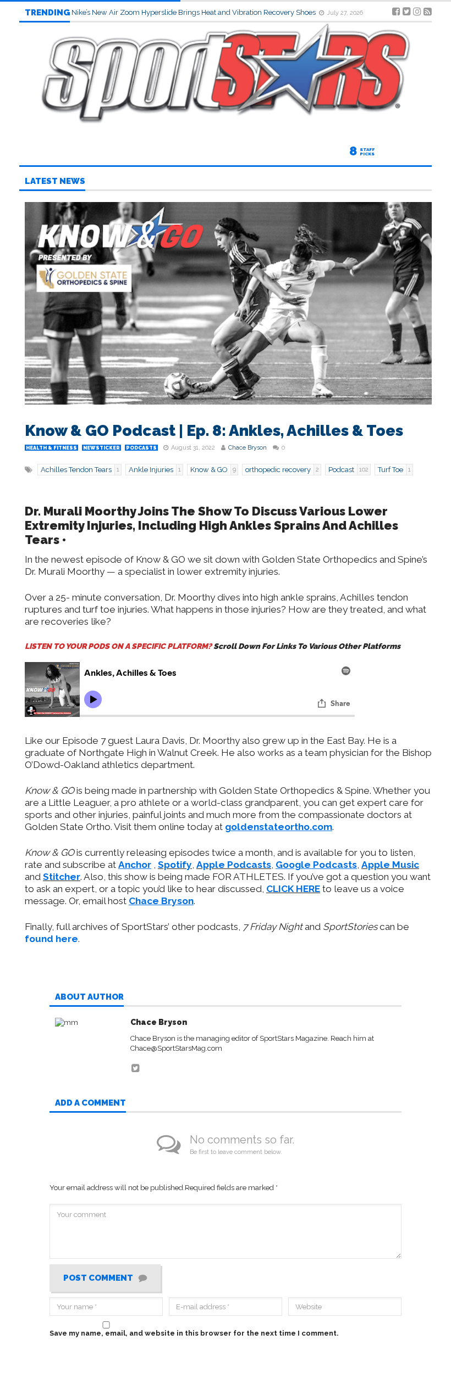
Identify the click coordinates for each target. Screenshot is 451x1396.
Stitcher (61, 876)
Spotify (175, 864)
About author (89, 997)
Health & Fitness (51, 448)
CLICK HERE (293, 888)
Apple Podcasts (233, 864)
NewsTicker (101, 448)
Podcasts (141, 448)
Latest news (55, 181)
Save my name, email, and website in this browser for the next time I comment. (194, 1333)
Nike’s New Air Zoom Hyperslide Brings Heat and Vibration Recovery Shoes (194, 12)
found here (51, 938)
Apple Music (390, 864)
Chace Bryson (247, 447)
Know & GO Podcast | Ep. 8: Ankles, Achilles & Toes (214, 431)
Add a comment (90, 1103)
